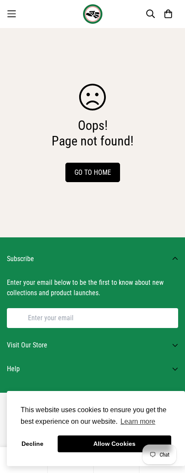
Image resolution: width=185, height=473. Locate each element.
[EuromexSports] (92, 14)
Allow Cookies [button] (114, 443)
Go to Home (92, 172)
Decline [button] (32, 443)
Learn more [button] (137, 421)
